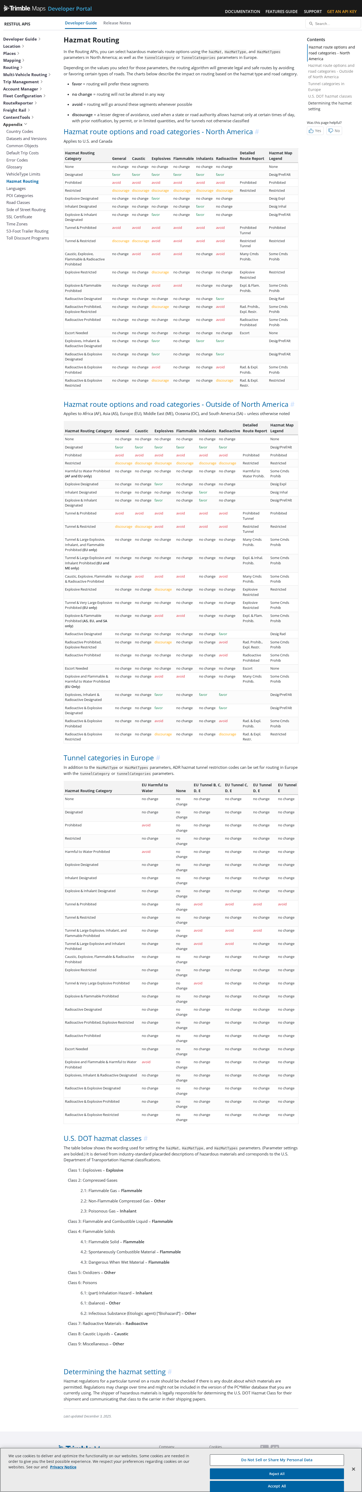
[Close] (353, 1469)
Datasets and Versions (26, 138)
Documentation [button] (242, 11)
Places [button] (9, 53)
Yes (318, 130)
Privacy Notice (63, 1466)
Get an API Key (342, 11)
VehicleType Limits (23, 174)
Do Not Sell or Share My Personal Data (276, 1459)
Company (166, 1446)
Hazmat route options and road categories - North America (332, 53)
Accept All (277, 1486)
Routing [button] (11, 67)
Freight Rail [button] (14, 110)
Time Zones (17, 223)
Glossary (14, 166)
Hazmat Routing (22, 181)
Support (313, 11)
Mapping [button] (12, 60)
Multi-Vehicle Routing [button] (25, 74)
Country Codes (19, 131)
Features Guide (282, 11)
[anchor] (257, 131)
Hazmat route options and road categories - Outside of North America (331, 71)
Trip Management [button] (21, 81)
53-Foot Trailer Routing (27, 231)
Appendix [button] (13, 124)
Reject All (277, 1473)
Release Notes (117, 22)
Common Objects (22, 145)
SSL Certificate (19, 216)
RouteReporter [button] (18, 103)
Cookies (215, 1446)
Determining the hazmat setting (330, 106)
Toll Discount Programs (27, 238)
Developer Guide (81, 22)
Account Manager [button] (20, 88)
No (337, 130)
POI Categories (19, 195)
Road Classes (18, 202)
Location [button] (11, 46)
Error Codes (17, 160)
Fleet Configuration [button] (22, 95)
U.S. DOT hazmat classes (330, 96)
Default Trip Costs (22, 152)
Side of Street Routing (26, 209)
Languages (16, 188)
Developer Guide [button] (20, 39)
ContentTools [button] (16, 117)
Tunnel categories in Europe (326, 86)
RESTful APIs (17, 24)
